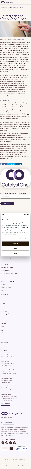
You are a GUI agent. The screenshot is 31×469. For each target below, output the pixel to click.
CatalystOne (4, 189)
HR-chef (3, 290)
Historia (3, 320)
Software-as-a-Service (7, 267)
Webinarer (4, 303)
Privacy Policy (21, 466)
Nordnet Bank (5, 336)
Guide (3, 300)
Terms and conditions (11, 466)
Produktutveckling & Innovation (9, 273)
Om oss (4, 311)
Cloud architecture (6, 270)
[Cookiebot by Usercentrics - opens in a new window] (23, 215)
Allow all (15, 243)
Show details (23, 239)
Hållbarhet (4, 317)
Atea (2, 333)
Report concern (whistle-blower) (5, 404)
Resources (5, 294)
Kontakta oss (8, 422)
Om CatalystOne (5, 314)
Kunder (3, 330)
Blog (2, 326)
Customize (14, 248)
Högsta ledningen (6, 287)
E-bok (3, 297)
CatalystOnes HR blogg (17, 7)
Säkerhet (3, 261)
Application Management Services (10, 258)
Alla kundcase (4, 342)
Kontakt (3, 323)
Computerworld (20, 39)
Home (8, 7)
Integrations (4, 264)
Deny (15, 253)
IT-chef (3, 284)
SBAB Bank (4, 339)
